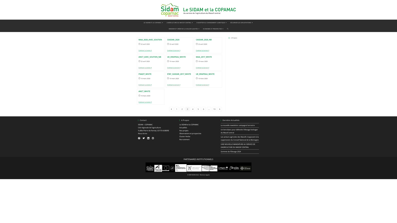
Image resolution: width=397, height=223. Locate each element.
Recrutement (233, 64)
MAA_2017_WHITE (204, 57)
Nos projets (232, 51)
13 (214, 109)
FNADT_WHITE (145, 74)
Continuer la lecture (145, 50)
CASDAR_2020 (173, 39)
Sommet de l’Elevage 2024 (231, 151)
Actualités (232, 46)
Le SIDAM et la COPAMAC (236, 42)
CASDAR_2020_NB (204, 39)
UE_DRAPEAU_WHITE (176, 57)
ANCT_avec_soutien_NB (150, 57)
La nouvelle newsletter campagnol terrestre (238, 125)
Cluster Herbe (233, 60)
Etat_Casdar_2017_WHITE (179, 74)
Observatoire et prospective (237, 55)
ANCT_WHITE (144, 91)
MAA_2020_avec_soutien (150, 39)
